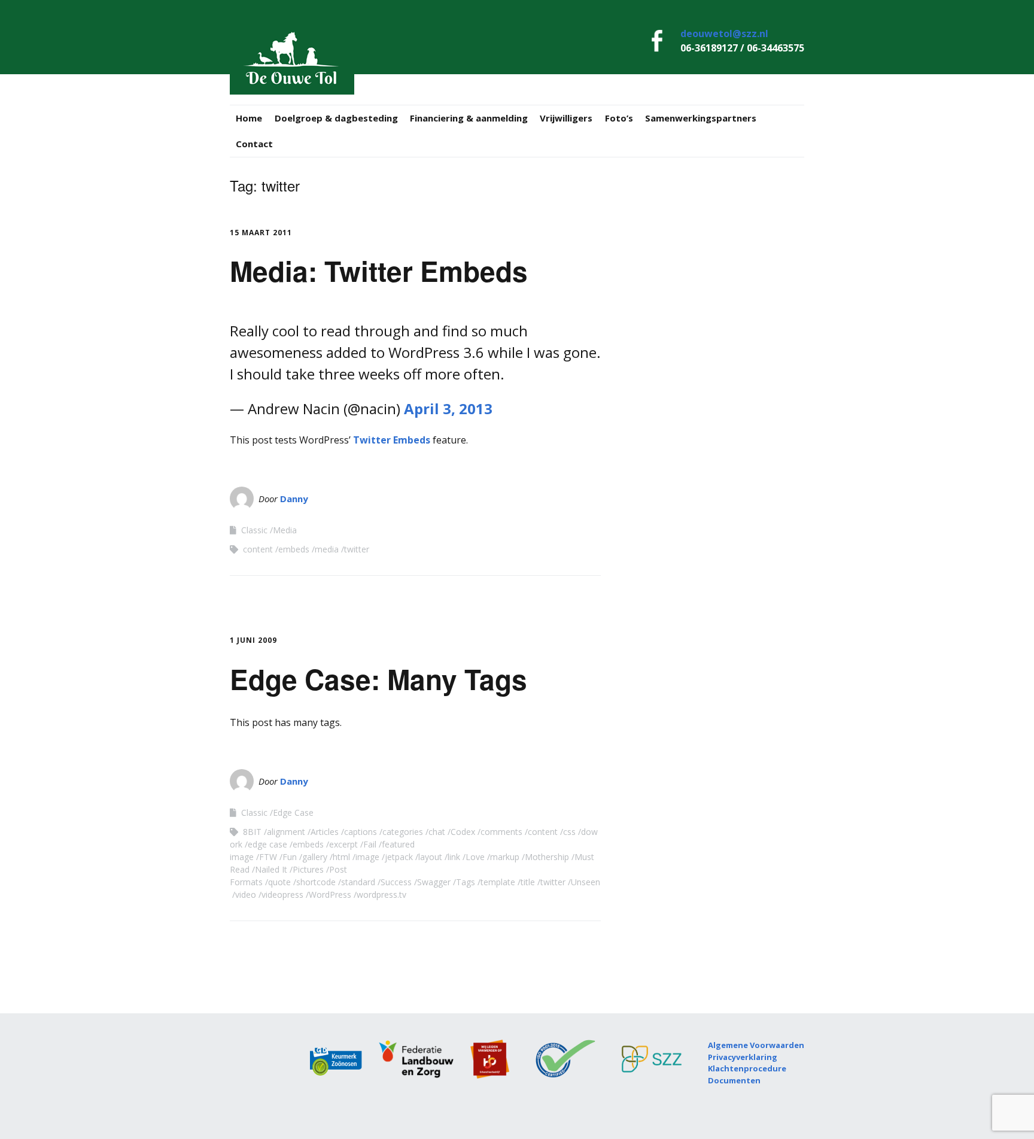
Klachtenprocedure (747, 1068)
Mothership (547, 856)
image (367, 856)
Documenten (734, 1080)
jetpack (399, 856)
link (454, 856)
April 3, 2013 (448, 408)
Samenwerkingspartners (700, 118)
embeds (293, 549)
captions (360, 831)
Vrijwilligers (566, 118)
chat (436, 831)
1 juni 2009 (253, 640)
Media (285, 530)
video (245, 894)
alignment (286, 831)
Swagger (434, 882)
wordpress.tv (381, 894)
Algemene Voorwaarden (756, 1045)
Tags (465, 882)
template (497, 882)
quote (279, 882)
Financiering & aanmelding (469, 118)
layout (430, 856)
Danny (294, 499)
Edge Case (293, 812)
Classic (254, 530)
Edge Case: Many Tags (378, 678)
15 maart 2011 (261, 232)
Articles (325, 831)
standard (358, 882)
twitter (356, 549)
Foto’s (619, 118)
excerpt (343, 844)
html (341, 856)
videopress (282, 894)
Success (396, 882)
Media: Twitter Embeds (379, 270)
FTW (268, 856)
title (528, 882)
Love (475, 856)
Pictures (308, 869)
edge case (267, 844)
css (569, 831)
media (327, 549)
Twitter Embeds (391, 440)
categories (402, 831)
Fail (369, 844)
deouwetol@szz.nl (724, 33)
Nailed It (271, 869)
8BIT (252, 831)
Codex (463, 831)
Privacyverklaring (742, 1057)
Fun (289, 856)
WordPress (330, 894)
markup (504, 856)
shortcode (316, 882)
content (258, 549)
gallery (314, 856)
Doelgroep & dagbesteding (336, 118)
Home (249, 118)
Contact (254, 144)
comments (501, 831)
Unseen (585, 882)
